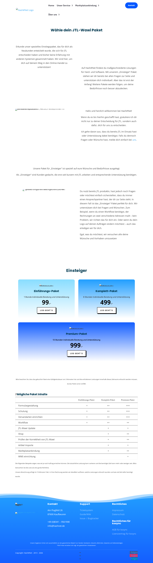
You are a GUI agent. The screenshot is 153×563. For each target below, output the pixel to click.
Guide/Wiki (85, 514)
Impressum (118, 510)
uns (134, 139)
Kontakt (131, 5)
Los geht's (46, 310)
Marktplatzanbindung (86, 5)
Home (51, 5)
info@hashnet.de (56, 525)
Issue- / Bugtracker (89, 518)
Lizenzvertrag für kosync (124, 533)
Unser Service (63, 5)
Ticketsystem (86, 510)
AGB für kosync (119, 529)
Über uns (52, 14)
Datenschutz (118, 514)
